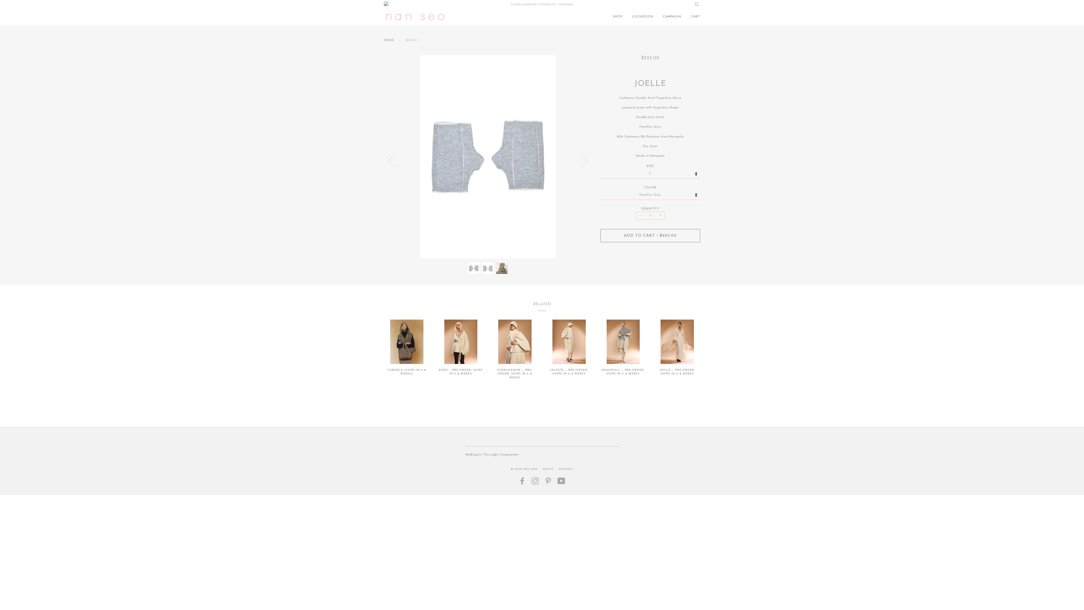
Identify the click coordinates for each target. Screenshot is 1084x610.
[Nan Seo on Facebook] (522, 483)
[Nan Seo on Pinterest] (548, 483)
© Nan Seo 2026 (524, 469)
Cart (695, 16)
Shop (617, 16)
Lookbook (642, 16)
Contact (566, 469)
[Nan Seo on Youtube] (561, 483)
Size (650, 166)
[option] (488, 156)
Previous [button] (391, 161)
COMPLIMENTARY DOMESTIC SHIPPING (542, 4)
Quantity (650, 209)
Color (650, 187)
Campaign (672, 16)
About (548, 469)
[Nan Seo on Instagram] (535, 483)
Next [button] (585, 161)
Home (389, 40)
